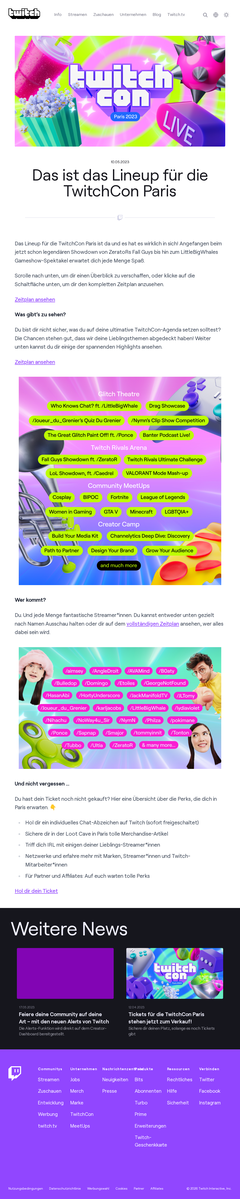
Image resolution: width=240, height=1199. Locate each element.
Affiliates (156, 1188)
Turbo (141, 1102)
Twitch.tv (176, 14)
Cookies (122, 1188)
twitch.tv (47, 1126)
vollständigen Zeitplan (153, 623)
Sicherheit (178, 1102)
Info (58, 14)
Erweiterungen (150, 1126)
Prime (141, 1114)
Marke (76, 1102)
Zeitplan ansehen (35, 299)
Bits (139, 1079)
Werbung (48, 1114)
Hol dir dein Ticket (36, 891)
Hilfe (172, 1091)
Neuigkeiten (115, 1079)
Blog (157, 14)
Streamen (77, 14)
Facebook (209, 1091)
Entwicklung (51, 1102)
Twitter (206, 1079)
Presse (109, 1091)
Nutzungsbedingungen (25, 1188)
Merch (77, 1091)
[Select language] (215, 15)
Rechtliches (179, 1079)
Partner (139, 1188)
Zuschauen (103, 14)
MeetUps (80, 1126)
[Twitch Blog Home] (24, 13)
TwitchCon (82, 1114)
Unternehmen (133, 14)
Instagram (210, 1102)
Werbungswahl (98, 1188)
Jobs (75, 1079)
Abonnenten (148, 1091)
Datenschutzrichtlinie (65, 1188)
